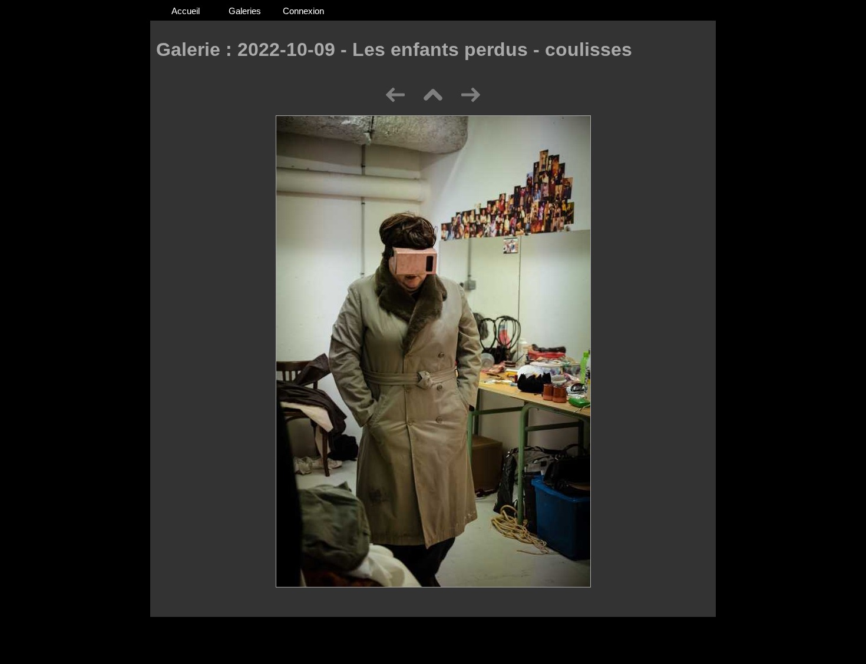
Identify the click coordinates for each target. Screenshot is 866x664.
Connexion (303, 11)
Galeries (245, 11)
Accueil (185, 11)
